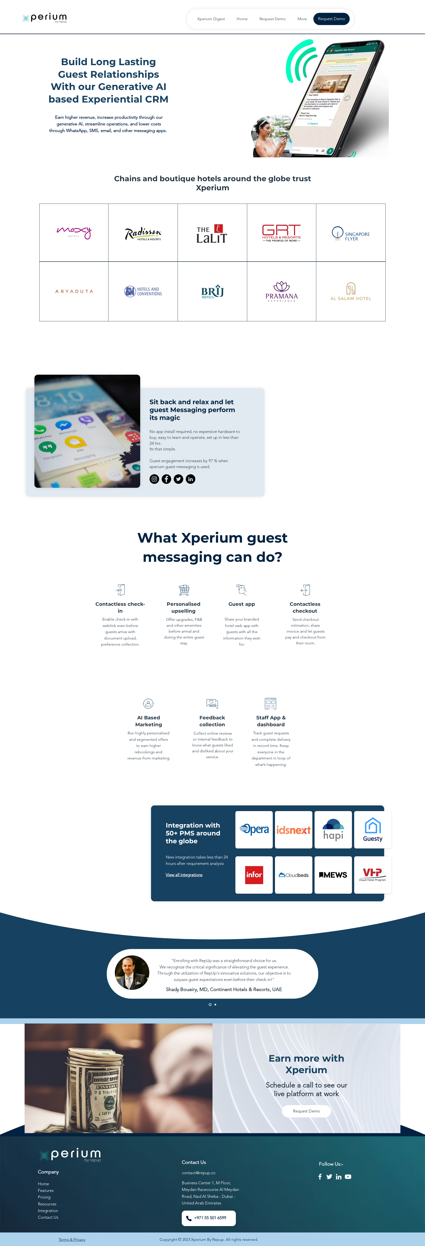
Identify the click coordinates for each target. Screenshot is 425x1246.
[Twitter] (178, 479)
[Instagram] (154, 479)
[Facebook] (166, 479)
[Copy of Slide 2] (214, 1004)
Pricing (44, 1197)
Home (43, 1183)
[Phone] (189, 1218)
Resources (47, 1204)
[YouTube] (348, 1177)
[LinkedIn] (190, 479)
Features (46, 1190)
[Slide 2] (210, 1005)
